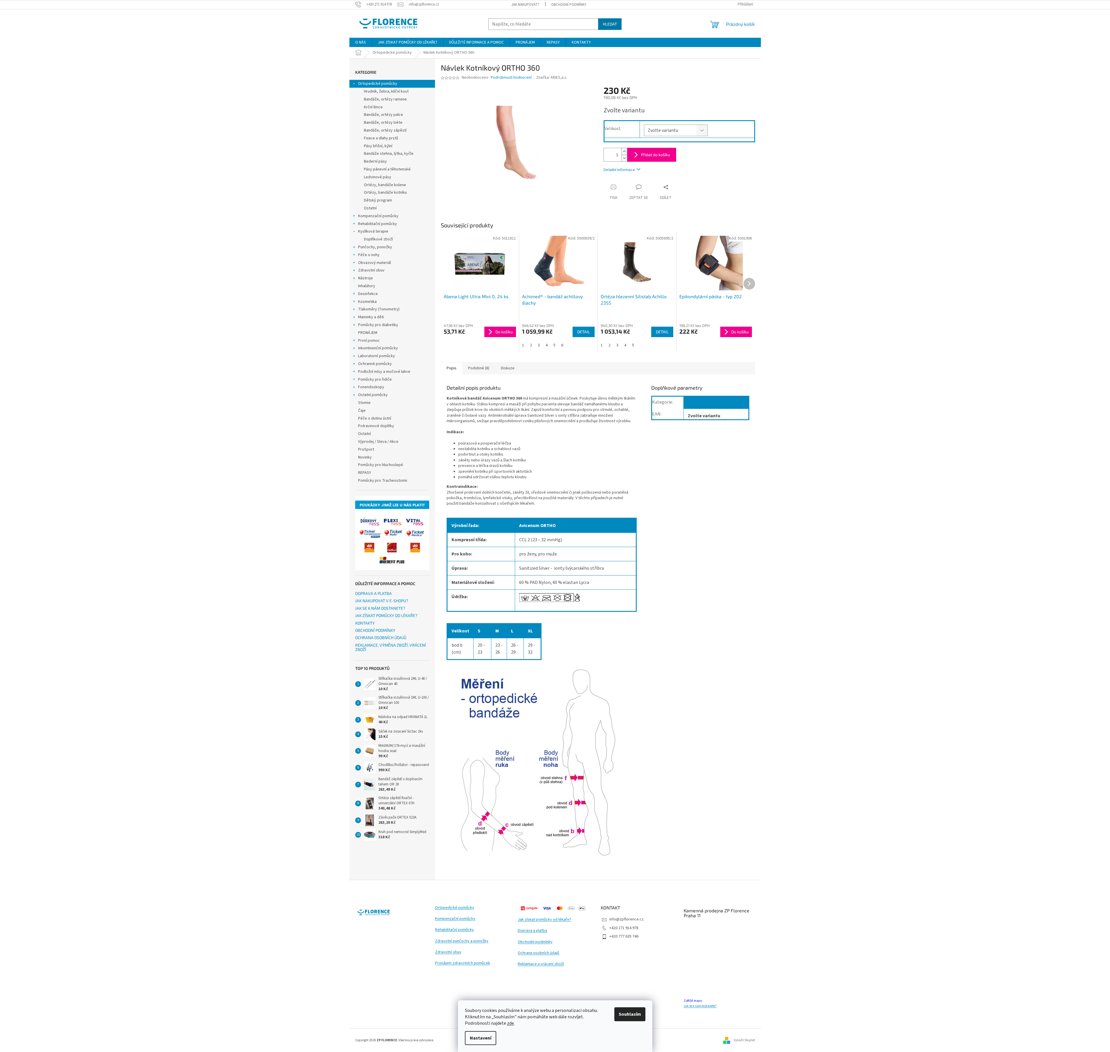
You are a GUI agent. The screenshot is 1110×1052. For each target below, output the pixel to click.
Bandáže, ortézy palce (383, 115)
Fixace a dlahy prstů (381, 138)
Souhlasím (630, 1014)
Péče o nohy (369, 255)
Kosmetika (367, 302)
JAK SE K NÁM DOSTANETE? (380, 608)
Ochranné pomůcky (375, 364)
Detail (583, 331)
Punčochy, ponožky (375, 247)
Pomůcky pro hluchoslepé (380, 465)
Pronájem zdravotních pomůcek (462, 963)
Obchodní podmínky (535, 942)
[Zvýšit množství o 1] (624, 151)
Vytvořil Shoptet (744, 1040)
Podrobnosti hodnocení (511, 77)
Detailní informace (619, 170)
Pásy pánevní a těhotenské (387, 169)
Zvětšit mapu (693, 1001)
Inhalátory (366, 286)
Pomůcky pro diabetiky (378, 325)
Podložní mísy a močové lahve (384, 372)
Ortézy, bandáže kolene (385, 185)
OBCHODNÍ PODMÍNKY (568, 4)
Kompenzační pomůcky (378, 216)
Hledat (610, 23)
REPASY (364, 473)
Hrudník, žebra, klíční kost (386, 91)
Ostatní (370, 208)
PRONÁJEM (367, 333)
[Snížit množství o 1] (624, 158)
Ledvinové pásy (377, 177)
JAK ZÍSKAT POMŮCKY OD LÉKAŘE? (386, 615)
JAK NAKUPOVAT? (525, 4)
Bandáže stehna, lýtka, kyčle (389, 154)
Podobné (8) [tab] (478, 368)
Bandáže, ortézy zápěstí (385, 130)
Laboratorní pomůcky (376, 356)
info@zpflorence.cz (626, 919)
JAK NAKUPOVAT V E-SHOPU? (381, 600)
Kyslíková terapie (373, 231)
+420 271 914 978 (623, 928)
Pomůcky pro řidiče (375, 379)
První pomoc (369, 341)
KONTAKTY (365, 623)
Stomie (364, 403)
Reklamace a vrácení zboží (541, 964)
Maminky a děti (371, 317)
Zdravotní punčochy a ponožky (461, 941)
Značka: (551, 77)
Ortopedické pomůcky (377, 84)
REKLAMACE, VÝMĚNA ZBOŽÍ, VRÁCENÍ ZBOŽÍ (390, 647)
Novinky (365, 457)
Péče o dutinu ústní (374, 418)
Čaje (362, 410)
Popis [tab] (451, 368)
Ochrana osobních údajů (538, 953)
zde (510, 1023)
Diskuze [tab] (508, 368)
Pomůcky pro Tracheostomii (382, 480)
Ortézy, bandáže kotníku (385, 192)
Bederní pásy (375, 161)
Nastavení (480, 1038)
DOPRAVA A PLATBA (373, 593)
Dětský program (378, 200)
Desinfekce (368, 294)
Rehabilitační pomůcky (377, 224)
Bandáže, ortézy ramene (385, 99)
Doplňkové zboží (378, 239)
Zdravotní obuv (371, 270)
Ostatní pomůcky (373, 395)
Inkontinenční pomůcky (378, 348)
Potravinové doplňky (376, 426)
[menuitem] (360, 42)
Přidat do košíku (655, 154)
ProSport (366, 449)
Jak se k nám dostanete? (700, 1006)
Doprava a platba (532, 931)
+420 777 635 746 (623, 936)
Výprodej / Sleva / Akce (378, 442)
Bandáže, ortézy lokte (383, 122)
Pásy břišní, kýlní (378, 146)
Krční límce (373, 107)
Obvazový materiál (374, 263)
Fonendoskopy (371, 387)
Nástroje (365, 278)
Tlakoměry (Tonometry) (379, 309)
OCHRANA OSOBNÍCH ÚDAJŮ (380, 637)
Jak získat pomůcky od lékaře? (544, 919)
